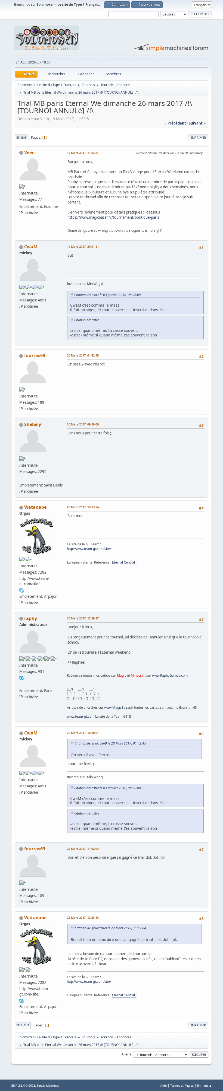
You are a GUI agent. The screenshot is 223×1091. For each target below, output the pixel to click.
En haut (22, 1025)
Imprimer (198, 137)
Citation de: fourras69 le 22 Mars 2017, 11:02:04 (110, 928)
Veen (29, 152)
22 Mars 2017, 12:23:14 (83, 917)
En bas (21, 137)
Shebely (32, 424)
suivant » (197, 123)
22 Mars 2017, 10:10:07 (83, 733)
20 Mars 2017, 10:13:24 (83, 507)
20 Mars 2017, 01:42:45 (83, 355)
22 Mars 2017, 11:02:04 (83, 849)
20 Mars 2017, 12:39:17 (83, 618)
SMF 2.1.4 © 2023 (23, 1085)
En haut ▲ (204, 1085)
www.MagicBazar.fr (118, 707)
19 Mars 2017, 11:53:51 (83, 153)
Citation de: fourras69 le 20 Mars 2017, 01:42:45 (110, 743)
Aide (163, 1085)
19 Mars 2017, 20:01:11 (83, 246)
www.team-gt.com (80, 716)
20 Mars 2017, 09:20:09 (83, 424)
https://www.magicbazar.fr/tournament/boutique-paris (113, 217)
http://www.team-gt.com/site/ (89, 548)
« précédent (175, 123)
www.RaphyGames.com (170, 675)
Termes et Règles (182, 1085)
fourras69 (34, 355)
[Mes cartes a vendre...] (21, 684)
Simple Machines (48, 1085)
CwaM (31, 247)
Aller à (126, 1054)
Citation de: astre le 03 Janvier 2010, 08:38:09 (107, 294)
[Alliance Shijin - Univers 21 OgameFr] (21, 478)
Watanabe (35, 507)
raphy (30, 618)
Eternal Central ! (124, 562)
